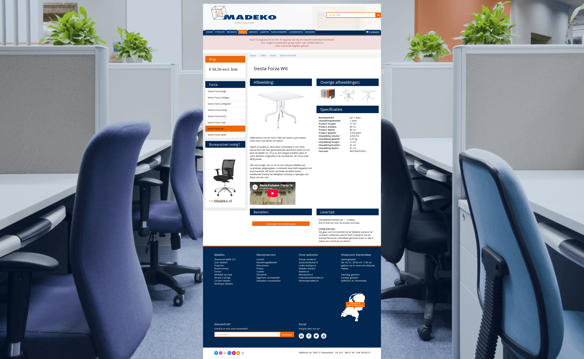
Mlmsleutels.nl (306, 274)
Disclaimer (261, 274)
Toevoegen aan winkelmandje (281, 223)
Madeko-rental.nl (307, 268)
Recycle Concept (222, 277)
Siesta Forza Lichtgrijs (218, 97)
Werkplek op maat (223, 274)
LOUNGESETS (296, 31)
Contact (260, 259)
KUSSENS (310, 31)
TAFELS (243, 31)
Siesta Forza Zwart (217, 134)
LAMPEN (264, 31)
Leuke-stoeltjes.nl (307, 265)
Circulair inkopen (222, 280)
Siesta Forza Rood (217, 116)
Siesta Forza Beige (217, 91)
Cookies (260, 271)
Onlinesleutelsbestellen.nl (311, 277)
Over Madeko (221, 262)
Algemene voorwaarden (268, 277)
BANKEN (253, 31)
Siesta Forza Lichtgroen (219, 103)
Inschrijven (287, 334)
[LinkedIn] (302, 336)
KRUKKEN (232, 31)
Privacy (259, 268)
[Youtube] (324, 336)
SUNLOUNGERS (279, 31)
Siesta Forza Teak (216, 122)
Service (217, 271)
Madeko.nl (220, 200)
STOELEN (219, 31)
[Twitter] (317, 336)
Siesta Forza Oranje (217, 110)
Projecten (219, 265)
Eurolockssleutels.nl (308, 262)
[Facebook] (309, 336)
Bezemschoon (221, 268)
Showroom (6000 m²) (224, 259)
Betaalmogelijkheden (266, 262)
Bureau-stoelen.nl (307, 259)
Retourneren (262, 265)
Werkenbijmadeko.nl (309, 280)
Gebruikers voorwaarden (268, 280)
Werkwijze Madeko (223, 283)
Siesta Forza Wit (216, 128)
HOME (209, 31)
